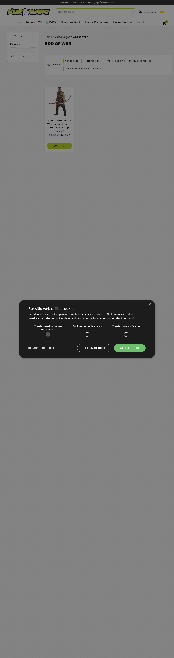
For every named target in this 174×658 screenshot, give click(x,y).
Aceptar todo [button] (129, 348)
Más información (125, 318)
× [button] (149, 304)
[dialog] (87, 329)
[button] (42, 348)
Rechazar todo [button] (94, 348)
